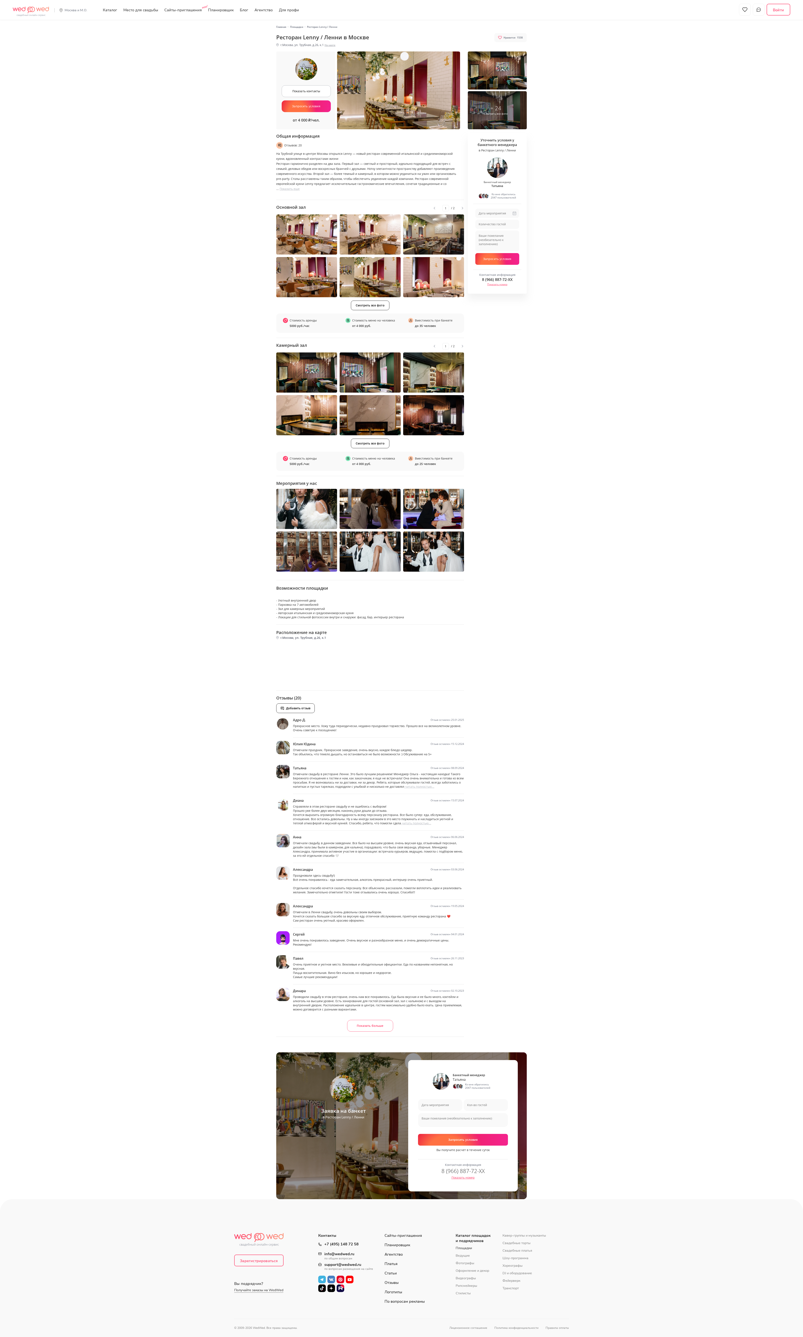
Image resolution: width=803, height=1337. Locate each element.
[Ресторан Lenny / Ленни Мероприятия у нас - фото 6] (433, 551)
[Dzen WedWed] (331, 1288)
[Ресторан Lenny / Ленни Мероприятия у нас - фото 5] (370, 551)
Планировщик (221, 10)
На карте (330, 45)
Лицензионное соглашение (468, 1328)
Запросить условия (306, 106)
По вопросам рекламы (405, 1301)
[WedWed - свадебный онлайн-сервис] (261, 1241)
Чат (759, 9)
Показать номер (497, 284)
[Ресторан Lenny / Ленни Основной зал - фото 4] (306, 277)
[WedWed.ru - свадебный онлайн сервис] (31, 9)
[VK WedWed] (331, 1279)
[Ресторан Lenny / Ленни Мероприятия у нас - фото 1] (306, 509)
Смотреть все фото (370, 305)
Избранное (745, 9)
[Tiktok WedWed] (322, 1288)
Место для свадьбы (140, 10)
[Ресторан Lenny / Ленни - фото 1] (497, 70)
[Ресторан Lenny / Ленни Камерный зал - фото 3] (433, 372)
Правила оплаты (557, 1328)
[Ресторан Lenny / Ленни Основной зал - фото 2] (370, 234)
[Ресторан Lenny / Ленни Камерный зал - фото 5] (370, 415)
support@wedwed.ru (342, 1265)
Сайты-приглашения (183, 10)
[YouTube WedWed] (349, 1279)
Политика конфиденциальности (516, 1328)
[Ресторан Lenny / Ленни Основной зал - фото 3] (433, 234)
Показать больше (370, 1026)
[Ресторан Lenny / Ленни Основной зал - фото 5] (370, 277)
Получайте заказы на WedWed (258, 1290)
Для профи (289, 10)
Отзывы (392, 1282)
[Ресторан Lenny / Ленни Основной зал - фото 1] (306, 234)
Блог (244, 10)
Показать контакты (306, 91)
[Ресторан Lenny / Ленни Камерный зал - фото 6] (433, 415)
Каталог (110, 10)
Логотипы (393, 1292)
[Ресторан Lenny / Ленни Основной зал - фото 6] (433, 277)
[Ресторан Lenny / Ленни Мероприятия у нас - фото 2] (370, 509)
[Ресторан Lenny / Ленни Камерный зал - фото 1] (306, 372)
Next (462, 208)
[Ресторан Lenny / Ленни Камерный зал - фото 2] (370, 372)
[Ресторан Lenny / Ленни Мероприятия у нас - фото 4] (306, 551)
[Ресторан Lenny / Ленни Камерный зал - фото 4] (306, 415)
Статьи (391, 1273)
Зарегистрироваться (259, 1260)
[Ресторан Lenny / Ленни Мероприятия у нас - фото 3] (433, 509)
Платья (391, 1263)
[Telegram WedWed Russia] (322, 1279)
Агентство (263, 10)
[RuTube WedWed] (340, 1288)
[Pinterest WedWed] (340, 1279)
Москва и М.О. (76, 10)
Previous (434, 208)
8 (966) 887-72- (497, 279)
